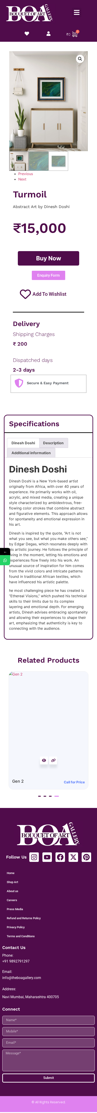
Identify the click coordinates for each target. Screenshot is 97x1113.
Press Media (15, 909)
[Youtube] (47, 857)
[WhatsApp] (5, 560)
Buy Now (48, 258)
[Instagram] (34, 857)
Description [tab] (53, 443)
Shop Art (12, 882)
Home (10, 873)
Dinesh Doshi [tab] (23, 443)
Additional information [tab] (31, 453)
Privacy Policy (16, 927)
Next (22, 179)
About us (12, 891)
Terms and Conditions (21, 936)
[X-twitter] (73, 857)
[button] (76, 12)
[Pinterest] (86, 857)
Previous (25, 173)
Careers (12, 900)
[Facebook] (60, 857)
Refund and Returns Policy (24, 918)
